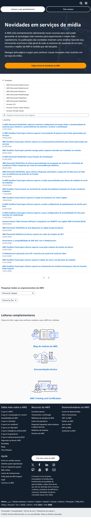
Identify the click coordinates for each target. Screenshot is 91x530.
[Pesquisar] (81, 2)
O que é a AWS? (7, 412)
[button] (23, 9)
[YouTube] (42, 469)
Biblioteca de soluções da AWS (43, 418)
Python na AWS (67, 421)
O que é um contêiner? (9, 424)
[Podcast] (49, 469)
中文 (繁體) (48, 505)
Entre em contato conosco (10, 460)
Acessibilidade (16, 511)
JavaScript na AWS (68, 431)
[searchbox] (45, 115)
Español (46, 502)
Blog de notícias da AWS (45, 346)
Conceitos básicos (38, 412)
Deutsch (31, 502)
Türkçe (3, 505)
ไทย (17, 505)
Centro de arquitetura (39, 421)
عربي (9, 502)
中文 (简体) (38, 505)
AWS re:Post (5, 470)
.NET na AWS (66, 418)
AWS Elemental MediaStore (16, 98)
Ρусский (11, 505)
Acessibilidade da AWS (9, 418)
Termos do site (29, 511)
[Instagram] (55, 465)
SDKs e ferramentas (69, 415)
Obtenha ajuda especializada (11, 464)
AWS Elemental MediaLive (16, 91)
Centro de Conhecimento (10, 473)
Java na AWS (66, 424)
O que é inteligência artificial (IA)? (13, 431)
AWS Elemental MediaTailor (16, 101)
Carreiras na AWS (7, 483)
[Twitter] (35, 465)
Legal (3, 480)
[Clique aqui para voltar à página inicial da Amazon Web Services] (6, 3)
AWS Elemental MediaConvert (17, 88)
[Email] (55, 469)
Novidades (5, 443)
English (38, 502)
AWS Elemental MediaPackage (17, 95)
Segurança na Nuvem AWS (11, 440)
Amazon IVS (11, 104)
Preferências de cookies (45, 511)
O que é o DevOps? (8, 421)
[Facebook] (42, 465)
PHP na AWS (66, 428)
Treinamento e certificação (41, 415)
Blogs (3, 447)
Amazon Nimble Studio (15, 111)
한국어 (29, 505)
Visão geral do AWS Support (11, 476)
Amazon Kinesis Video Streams (18, 108)
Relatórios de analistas (40, 430)
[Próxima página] (48, 277)
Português (69, 502)
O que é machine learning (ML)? (13, 437)
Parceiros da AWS (38, 433)
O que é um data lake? (9, 428)
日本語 (22, 505)
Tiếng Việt (79, 502)
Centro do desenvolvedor (71, 412)
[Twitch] (35, 469)
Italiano (61, 502)
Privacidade (5, 511)
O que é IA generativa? (9, 434)
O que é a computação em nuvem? (14, 415)
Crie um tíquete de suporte (11, 467)
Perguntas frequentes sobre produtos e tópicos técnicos (45, 425)
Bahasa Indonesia (19, 502)
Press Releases (6, 450)
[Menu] (86, 2)
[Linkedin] (49, 465)
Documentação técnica (45, 369)
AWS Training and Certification (45, 398)
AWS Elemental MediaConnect (17, 85)
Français (54, 502)
